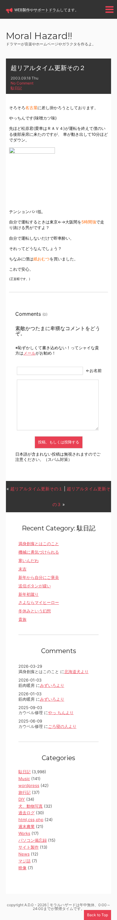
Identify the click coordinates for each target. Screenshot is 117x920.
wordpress (28, 785)
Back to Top (97, 914)
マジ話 (24, 860)
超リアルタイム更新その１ (36, 488)
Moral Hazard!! (39, 36)
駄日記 (16, 88)
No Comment (22, 83)
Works (24, 833)
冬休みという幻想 (34, 610)
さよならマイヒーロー (38, 602)
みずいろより (52, 685)
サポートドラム (47, 10)
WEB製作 (22, 10)
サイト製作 (28, 847)
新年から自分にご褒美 (38, 577)
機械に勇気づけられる (38, 552)
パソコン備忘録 (32, 840)
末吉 (22, 568)
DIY (21, 799)
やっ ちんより (61, 712)
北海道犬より (76, 671)
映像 (22, 867)
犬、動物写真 (30, 806)
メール (29, 352)
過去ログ (26, 812)
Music (24, 778)
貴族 (22, 619)
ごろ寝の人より (62, 726)
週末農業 (26, 826)
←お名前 (94, 370)
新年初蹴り (28, 594)
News (24, 853)
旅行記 (24, 792)
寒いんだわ (28, 560)
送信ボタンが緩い (34, 585)
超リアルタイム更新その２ (48, 68)
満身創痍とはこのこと (38, 543)
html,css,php (30, 819)
